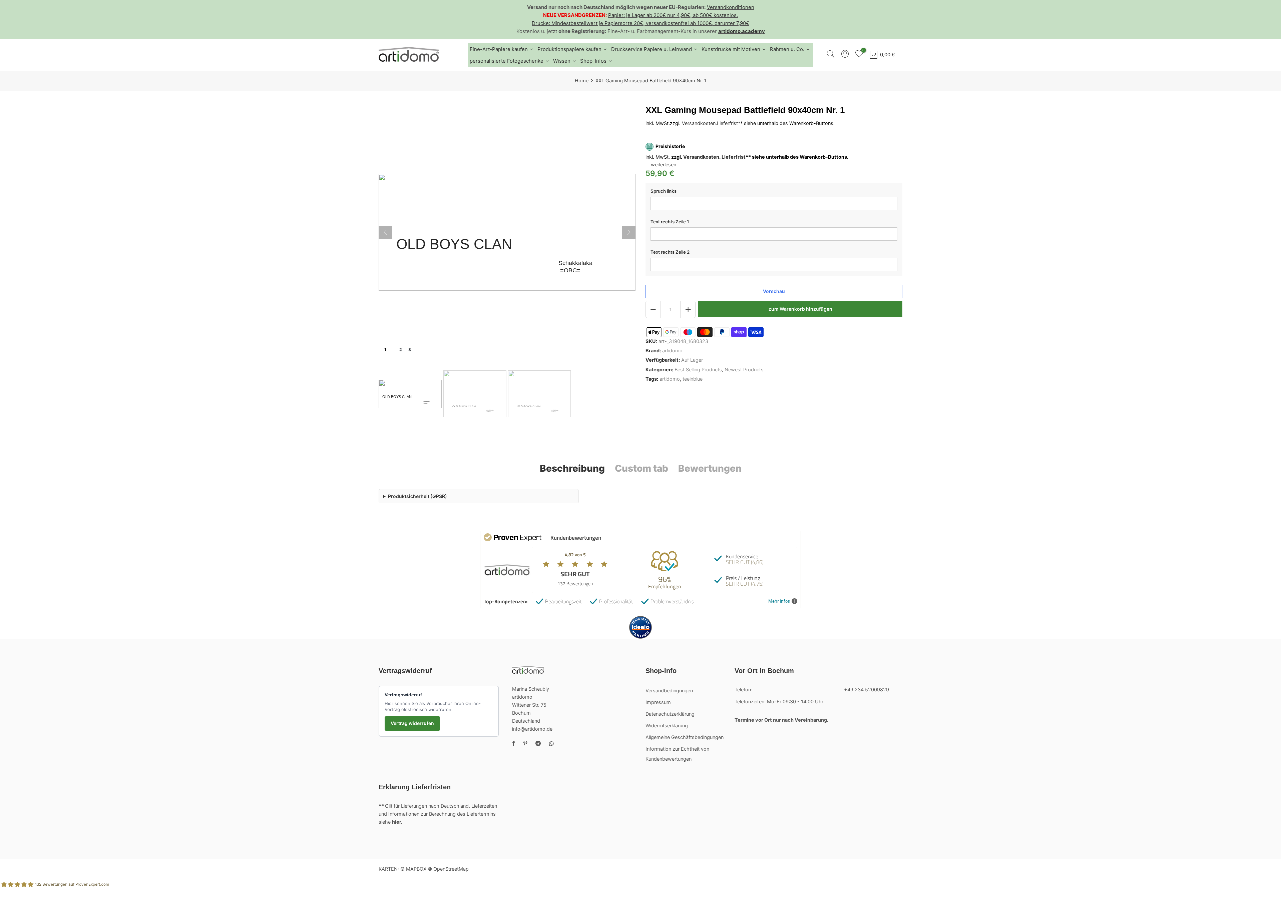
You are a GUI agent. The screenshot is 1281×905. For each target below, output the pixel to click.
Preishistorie (670, 146)
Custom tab (641, 468)
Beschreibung (572, 468)
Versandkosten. (702, 157)
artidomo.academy (741, 31)
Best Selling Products (698, 370)
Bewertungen (710, 468)
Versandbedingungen (669, 691)
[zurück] (385, 232)
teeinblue (693, 379)
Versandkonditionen (730, 7)
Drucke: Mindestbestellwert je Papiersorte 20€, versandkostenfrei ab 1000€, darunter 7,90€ (640, 23)
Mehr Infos (779, 601)
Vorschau (774, 291)
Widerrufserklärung (667, 726)
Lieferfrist (727, 123)
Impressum (658, 702)
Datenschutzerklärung (670, 714)
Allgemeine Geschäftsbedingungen (685, 737)
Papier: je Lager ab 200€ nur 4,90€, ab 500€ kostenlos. (673, 15)
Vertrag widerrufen (412, 723)
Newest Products (744, 370)
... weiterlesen (661, 165)
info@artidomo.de (532, 729)
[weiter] (628, 232)
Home (581, 81)
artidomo (672, 351)
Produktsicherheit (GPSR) (417, 496)
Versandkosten (699, 123)
